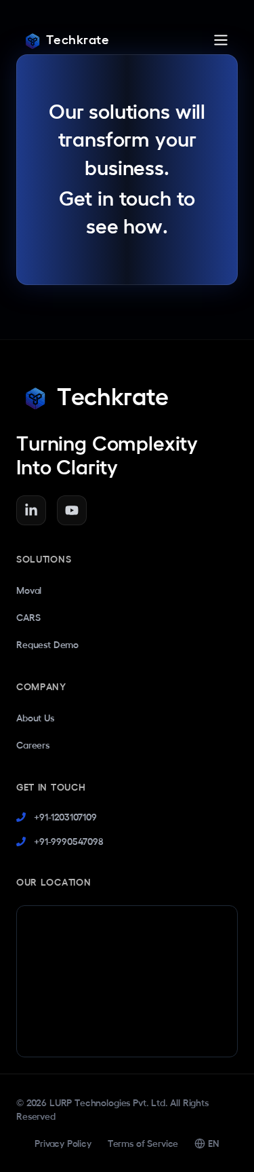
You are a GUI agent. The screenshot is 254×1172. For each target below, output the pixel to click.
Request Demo (47, 644)
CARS (28, 617)
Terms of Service (143, 1143)
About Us (35, 718)
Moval (28, 590)
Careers (32, 745)
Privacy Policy (63, 1143)
